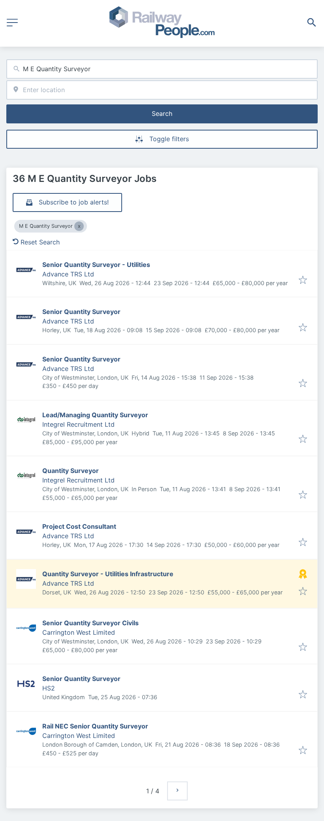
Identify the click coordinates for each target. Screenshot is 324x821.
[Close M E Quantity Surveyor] (79, 226)
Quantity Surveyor (70, 471)
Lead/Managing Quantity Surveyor (95, 415)
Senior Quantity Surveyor (81, 312)
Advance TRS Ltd (68, 274)
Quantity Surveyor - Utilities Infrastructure (107, 574)
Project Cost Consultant (79, 526)
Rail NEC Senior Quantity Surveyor (95, 726)
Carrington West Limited (78, 632)
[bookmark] (303, 280)
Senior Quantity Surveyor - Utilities (96, 265)
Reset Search (40, 242)
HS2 (48, 688)
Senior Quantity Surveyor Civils (90, 623)
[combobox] (162, 69)
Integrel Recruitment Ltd (78, 424)
